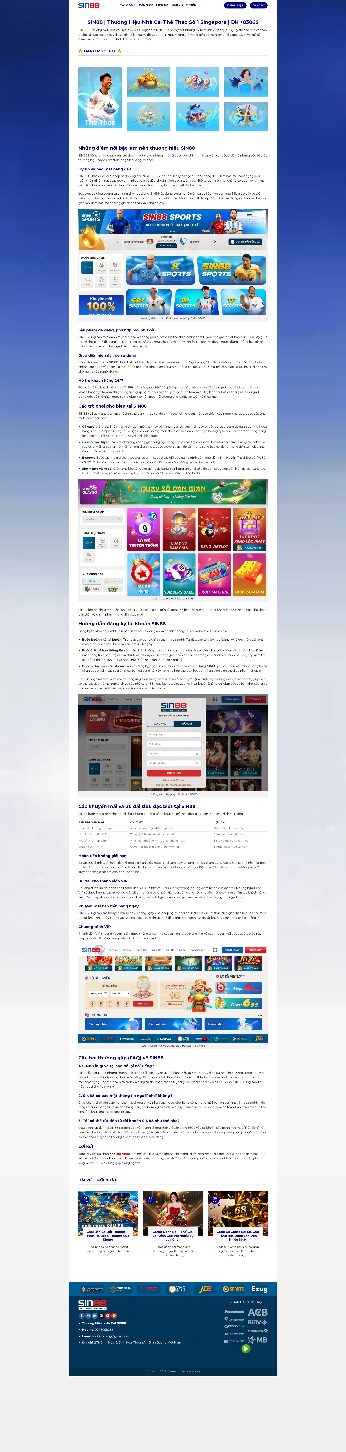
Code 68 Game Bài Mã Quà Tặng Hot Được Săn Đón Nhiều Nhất (238, 1235)
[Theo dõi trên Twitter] (95, 1316)
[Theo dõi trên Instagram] (88, 1316)
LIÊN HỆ (162, 5)
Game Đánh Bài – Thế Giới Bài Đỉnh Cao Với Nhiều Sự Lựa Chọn (173, 1235)
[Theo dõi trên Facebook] (82, 1316)
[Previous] (77, 1228)
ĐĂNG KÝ (146, 5)
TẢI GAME (128, 5)
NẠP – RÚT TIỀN (184, 5)
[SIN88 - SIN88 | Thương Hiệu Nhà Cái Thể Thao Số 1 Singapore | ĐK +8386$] (96, 5)
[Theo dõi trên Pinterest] (108, 1316)
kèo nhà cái (96, 436)
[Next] (268, 1228)
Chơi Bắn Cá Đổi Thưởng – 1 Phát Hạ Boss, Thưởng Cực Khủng (108, 1235)
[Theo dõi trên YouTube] (114, 1316)
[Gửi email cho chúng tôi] (101, 1316)
